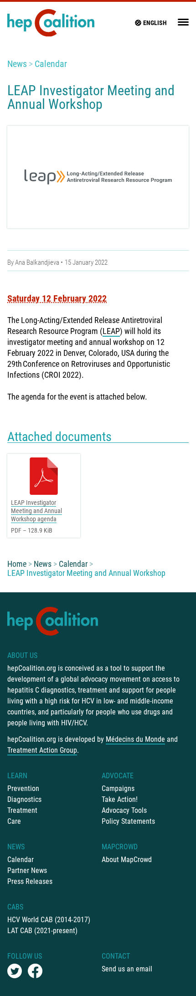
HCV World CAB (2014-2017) (48, 919)
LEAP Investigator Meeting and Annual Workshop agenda (36, 511)
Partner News (27, 870)
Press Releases (29, 881)
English (155, 22)
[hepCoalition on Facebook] (35, 971)
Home (16, 564)
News (17, 63)
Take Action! (120, 799)
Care (14, 821)
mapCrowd (120, 846)
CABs (15, 907)
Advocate (118, 775)
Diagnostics (24, 799)
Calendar (51, 63)
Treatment (22, 810)
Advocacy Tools (124, 810)
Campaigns (118, 788)
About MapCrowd (127, 859)
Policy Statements (128, 821)
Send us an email (127, 969)
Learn (17, 775)
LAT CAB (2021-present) (42, 930)
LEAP (111, 331)
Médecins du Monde (135, 739)
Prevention (23, 788)
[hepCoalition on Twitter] (14, 971)
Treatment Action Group (42, 750)
